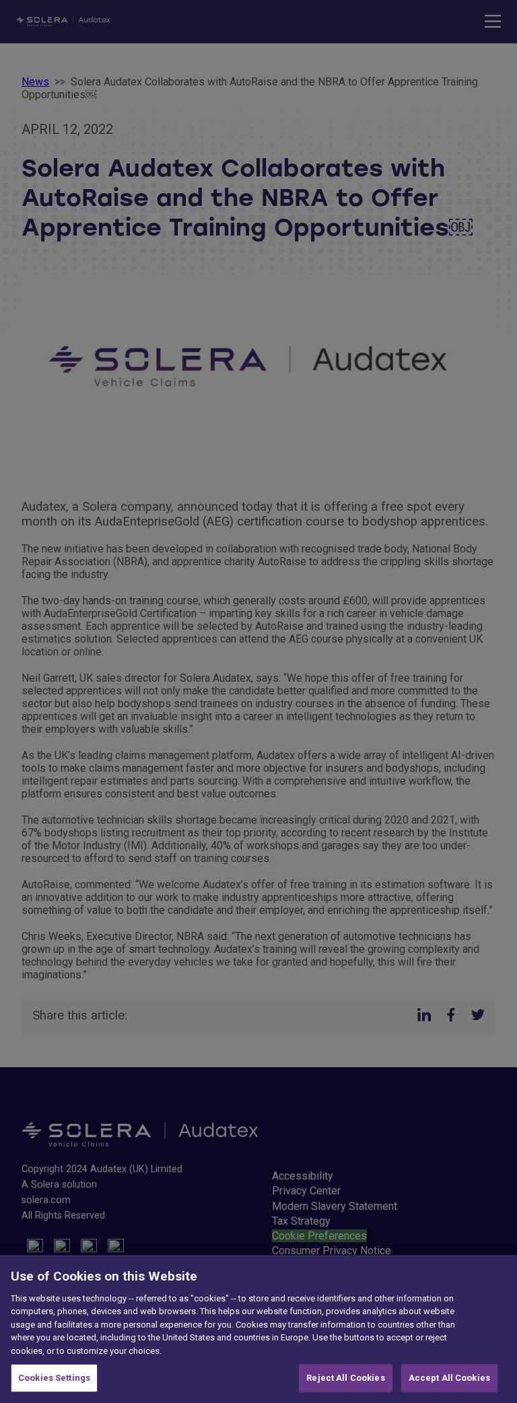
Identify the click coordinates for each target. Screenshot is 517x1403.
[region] (258, 1329)
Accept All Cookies (449, 1378)
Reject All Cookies (345, 1378)
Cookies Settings (54, 1378)
